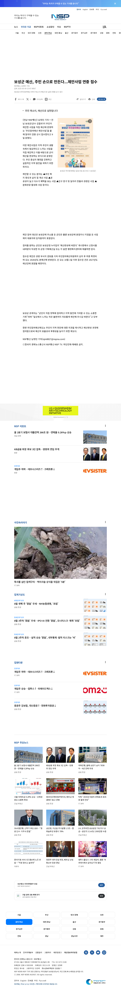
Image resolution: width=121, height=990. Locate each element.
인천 (102, 915)
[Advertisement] (60, 56)
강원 (74, 929)
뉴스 (16, 26)
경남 (46, 936)
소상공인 (50, 26)
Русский (104, 9)
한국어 (79, 9)
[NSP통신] (60, 17)
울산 (74, 922)
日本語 (91, 9)
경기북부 (46, 929)
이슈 (59, 26)
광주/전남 (19, 922)
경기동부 (102, 922)
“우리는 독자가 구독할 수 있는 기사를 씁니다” (60, 3)
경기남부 (19, 929)
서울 (19, 915)
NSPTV (67, 26)
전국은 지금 (26, 26)
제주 (102, 936)
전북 (19, 936)
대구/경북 (74, 915)
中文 (97, 9)
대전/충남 (46, 922)
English (85, 9)
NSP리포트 (39, 26)
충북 (102, 929)
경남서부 (74, 936)
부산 (46, 915)
